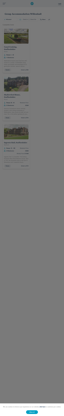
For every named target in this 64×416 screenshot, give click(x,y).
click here (42, 407)
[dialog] (32, 208)
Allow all (32, 412)
